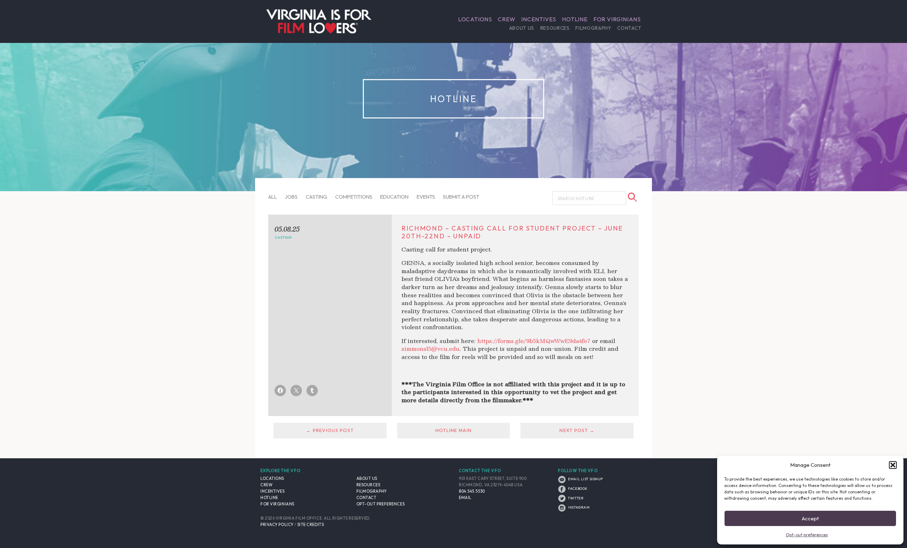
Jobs (291, 196)
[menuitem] (475, 19)
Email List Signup (585, 479)
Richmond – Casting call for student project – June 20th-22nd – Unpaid (512, 232)
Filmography (593, 28)
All (272, 196)
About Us (521, 28)
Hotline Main (453, 430)
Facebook (577, 488)
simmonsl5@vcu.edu (430, 348)
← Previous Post (330, 430)
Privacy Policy (277, 524)
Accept (810, 518)
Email (465, 497)
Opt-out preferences (807, 534)
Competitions (353, 196)
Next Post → (577, 430)
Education (394, 196)
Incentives (538, 19)
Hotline (575, 19)
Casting (316, 196)
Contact (629, 28)
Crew (507, 19)
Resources (555, 28)
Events (426, 196)
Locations (475, 19)
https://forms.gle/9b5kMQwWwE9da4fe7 (533, 340)
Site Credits (310, 524)
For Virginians (617, 19)
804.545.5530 (472, 491)
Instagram (578, 507)
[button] (892, 465)
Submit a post (461, 196)
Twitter (575, 498)
